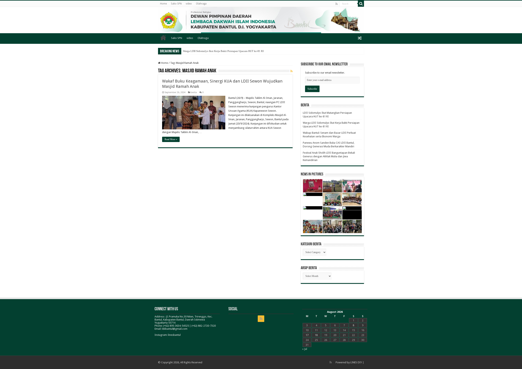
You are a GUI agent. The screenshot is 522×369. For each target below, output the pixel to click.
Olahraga (201, 3)
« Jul (304, 348)
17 (307, 335)
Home (163, 3)
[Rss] (336, 3)
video (189, 3)
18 (316, 335)
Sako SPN (176, 3)
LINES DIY (356, 362)
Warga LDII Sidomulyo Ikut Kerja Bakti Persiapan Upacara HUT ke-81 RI (223, 51)
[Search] (361, 4)
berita (194, 92)
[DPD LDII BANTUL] (261, 20)
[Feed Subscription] (291, 71)
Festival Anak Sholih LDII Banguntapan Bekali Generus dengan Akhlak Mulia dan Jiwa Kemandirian (329, 156)
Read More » (171, 139)
